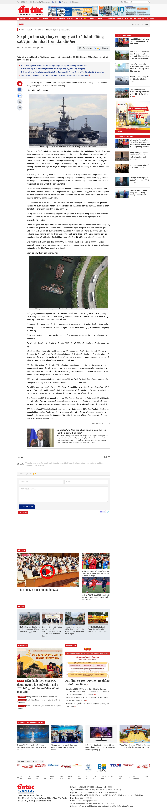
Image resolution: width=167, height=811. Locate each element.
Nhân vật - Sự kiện (52, 30)
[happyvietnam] (68, 765)
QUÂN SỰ (93, 18)
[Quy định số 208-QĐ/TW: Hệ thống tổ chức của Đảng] (87, 663)
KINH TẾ (38, 18)
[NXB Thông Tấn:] (81, 768)
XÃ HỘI (45, 18)
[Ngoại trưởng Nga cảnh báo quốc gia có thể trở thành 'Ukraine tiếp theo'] (40, 438)
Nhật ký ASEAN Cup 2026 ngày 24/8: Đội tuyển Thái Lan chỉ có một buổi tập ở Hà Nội (95, 597)
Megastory (21, 680)
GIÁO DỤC (70, 18)
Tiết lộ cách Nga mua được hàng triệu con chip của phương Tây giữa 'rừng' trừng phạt (53, 69)
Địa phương (136, 777)
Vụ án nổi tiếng (65, 30)
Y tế (126, 18)
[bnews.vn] (93, 768)
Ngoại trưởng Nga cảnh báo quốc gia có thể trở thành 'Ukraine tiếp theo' (81, 431)
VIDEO (152, 18)
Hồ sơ (21, 30)
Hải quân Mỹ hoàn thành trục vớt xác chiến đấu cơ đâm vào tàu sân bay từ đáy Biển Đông (54, 75)
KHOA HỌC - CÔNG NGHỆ (106, 18)
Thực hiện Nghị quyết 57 (139, 18)
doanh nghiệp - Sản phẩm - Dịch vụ (31, 722)
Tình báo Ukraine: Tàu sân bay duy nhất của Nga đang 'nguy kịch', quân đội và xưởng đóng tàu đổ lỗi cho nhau (62, 72)
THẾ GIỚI (31, 18)
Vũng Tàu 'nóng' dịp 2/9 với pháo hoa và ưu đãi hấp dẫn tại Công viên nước (135, 746)
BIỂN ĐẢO (120, 18)
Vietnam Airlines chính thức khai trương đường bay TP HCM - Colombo (64, 747)
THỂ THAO (78, 18)
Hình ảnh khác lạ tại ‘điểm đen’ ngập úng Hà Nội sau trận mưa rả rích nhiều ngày (74, 630)
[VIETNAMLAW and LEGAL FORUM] (57, 766)
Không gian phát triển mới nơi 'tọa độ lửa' (38, 697)
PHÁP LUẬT (53, 18)
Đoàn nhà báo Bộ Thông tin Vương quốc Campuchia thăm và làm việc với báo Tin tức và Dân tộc (52, 631)
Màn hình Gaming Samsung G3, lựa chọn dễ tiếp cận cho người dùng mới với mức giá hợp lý (100, 747)
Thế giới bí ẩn (39, 30)
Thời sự (23, 18)
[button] (107, 619)
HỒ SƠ (86, 18)
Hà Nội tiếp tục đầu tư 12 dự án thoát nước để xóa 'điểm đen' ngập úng (29, 629)
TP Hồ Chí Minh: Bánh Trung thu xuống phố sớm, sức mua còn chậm (97, 629)
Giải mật (29, 30)
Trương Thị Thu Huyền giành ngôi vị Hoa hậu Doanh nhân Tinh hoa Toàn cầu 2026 (31, 747)
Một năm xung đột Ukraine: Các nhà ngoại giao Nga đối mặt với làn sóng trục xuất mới (54, 66)
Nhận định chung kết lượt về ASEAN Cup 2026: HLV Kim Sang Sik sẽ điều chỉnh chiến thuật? (95, 573)
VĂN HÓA (62, 18)
